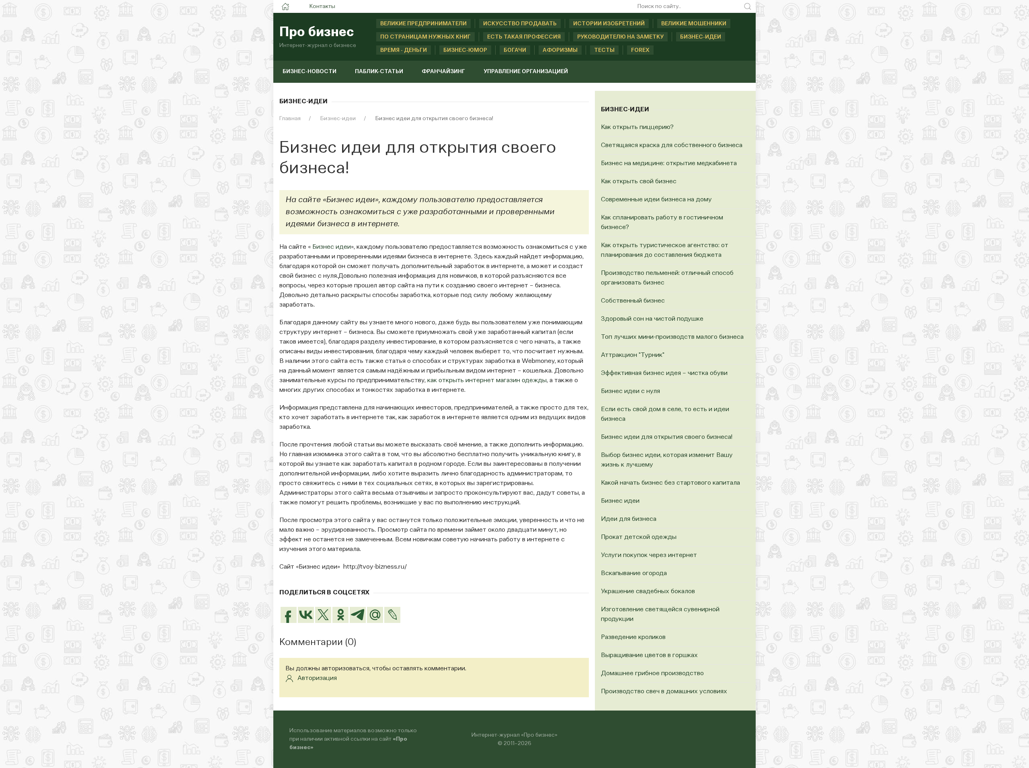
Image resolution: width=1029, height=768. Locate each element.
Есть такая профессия (524, 37)
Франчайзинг (443, 71)
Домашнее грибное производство (652, 673)
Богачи (515, 50)
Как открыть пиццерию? (637, 127)
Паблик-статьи (379, 71)
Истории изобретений (609, 24)
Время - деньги (403, 50)
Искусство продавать (520, 24)
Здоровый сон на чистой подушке (652, 319)
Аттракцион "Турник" (632, 355)
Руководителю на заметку (620, 37)
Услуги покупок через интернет (649, 555)
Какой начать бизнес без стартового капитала (670, 483)
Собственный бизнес (633, 301)
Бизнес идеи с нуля (630, 391)
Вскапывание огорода (634, 573)
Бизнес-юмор (465, 50)
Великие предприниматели (423, 24)
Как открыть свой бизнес (638, 181)
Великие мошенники (693, 24)
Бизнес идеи (331, 247)
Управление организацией (526, 71)
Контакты (322, 6)
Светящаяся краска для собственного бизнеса (671, 145)
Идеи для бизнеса (628, 519)
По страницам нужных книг (425, 37)
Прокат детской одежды (638, 537)
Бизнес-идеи (700, 37)
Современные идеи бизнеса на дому (656, 200)
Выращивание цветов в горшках (649, 655)
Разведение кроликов (633, 637)
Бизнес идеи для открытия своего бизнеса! (666, 437)
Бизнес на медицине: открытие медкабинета (669, 163)
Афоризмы (560, 50)
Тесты (604, 50)
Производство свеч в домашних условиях (664, 691)
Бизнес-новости (309, 71)
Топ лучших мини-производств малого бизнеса (672, 337)
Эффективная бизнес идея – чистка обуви (664, 373)
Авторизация (317, 678)
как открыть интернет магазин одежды (487, 380)
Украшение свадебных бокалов (648, 591)
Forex (640, 50)
